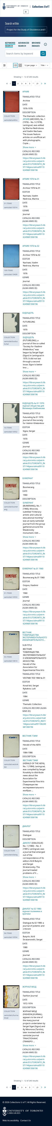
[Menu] (26, 12)
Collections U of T (18, 1102)
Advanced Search (23, 44)
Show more (28, 147)
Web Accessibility (11, 1120)
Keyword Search (10, 44)
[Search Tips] (45, 44)
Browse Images (36, 44)
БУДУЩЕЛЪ (28, 337)
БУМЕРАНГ (28, 502)
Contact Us (25, 1120)
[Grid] (20, 65)
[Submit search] (43, 53)
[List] (15, 65)
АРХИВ (26, 119)
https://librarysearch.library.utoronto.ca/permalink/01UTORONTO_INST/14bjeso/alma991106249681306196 (34, 164)
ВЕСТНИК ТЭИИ (30, 760)
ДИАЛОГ (27, 843)
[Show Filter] (4, 65)
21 (37, 83)
